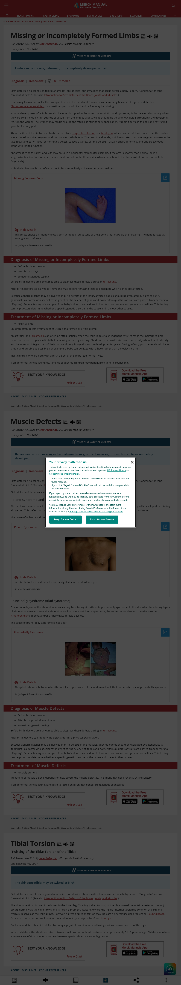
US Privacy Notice (116, 470)
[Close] (132, 462)
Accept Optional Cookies (65, 519)
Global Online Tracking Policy (64, 474)
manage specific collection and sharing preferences (96, 512)
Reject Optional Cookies (102, 519)
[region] (90, 492)
